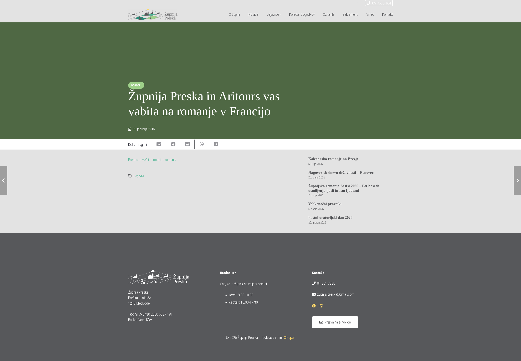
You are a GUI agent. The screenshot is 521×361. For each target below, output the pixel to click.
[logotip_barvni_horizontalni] (152, 14)
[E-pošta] (341, 3)
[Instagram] (356, 3)
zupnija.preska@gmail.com (335, 294)
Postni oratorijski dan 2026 (330, 218)
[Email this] (159, 144)
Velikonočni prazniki (324, 204)
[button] (284, 14)
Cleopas (289, 337)
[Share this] (173, 144)
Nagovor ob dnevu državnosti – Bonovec (341, 173)
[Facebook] (348, 3)
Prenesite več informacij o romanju (152, 159)
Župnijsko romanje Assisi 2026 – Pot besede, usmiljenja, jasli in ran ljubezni (344, 188)
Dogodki (139, 176)
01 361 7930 (326, 283)
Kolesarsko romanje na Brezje (333, 159)
